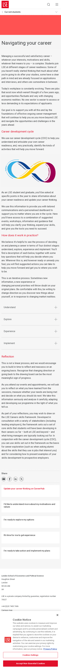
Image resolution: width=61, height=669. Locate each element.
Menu (57, 4)
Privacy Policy (50, 649)
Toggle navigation (57, 12)
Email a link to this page (3, 479)
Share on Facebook (9, 479)
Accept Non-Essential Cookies (30, 663)
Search (48, 4)
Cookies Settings (30, 655)
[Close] (57, 615)
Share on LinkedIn (15, 479)
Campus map (6, 610)
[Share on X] (21, 479)
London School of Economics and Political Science (5, 4)
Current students (12, 12)
